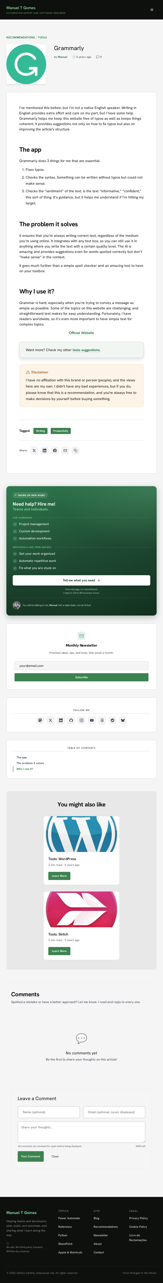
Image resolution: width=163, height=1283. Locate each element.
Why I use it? (24, 769)
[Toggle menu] (152, 10)
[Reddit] (112, 720)
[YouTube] (91, 720)
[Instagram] (81, 720)
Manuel (62, 57)
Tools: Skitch (58, 934)
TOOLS (42, 37)
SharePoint (65, 1244)
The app (21, 757)
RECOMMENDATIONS (20, 37)
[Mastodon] (40, 720)
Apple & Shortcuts (70, 1252)
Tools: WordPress (62, 859)
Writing (40, 431)
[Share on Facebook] (54, 450)
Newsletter (101, 1235)
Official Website (81, 332)
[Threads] (102, 720)
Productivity (60, 431)
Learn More (59, 876)
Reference (65, 1227)
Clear (55, 1156)
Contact (99, 1252)
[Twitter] (50, 720)
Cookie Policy (138, 1227)
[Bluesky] (122, 720)
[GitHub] (71, 720)
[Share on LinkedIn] (44, 450)
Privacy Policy (138, 1218)
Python (62, 1235)
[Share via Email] (65, 450)
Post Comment (30, 1156)
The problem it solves (30, 763)
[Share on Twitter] (34, 450)
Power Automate (69, 1218)
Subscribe (81, 677)
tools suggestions (86, 350)
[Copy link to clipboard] (75, 450)
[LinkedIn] (60, 720)
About (98, 1244)
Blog (96, 1218)
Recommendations (106, 1227)
